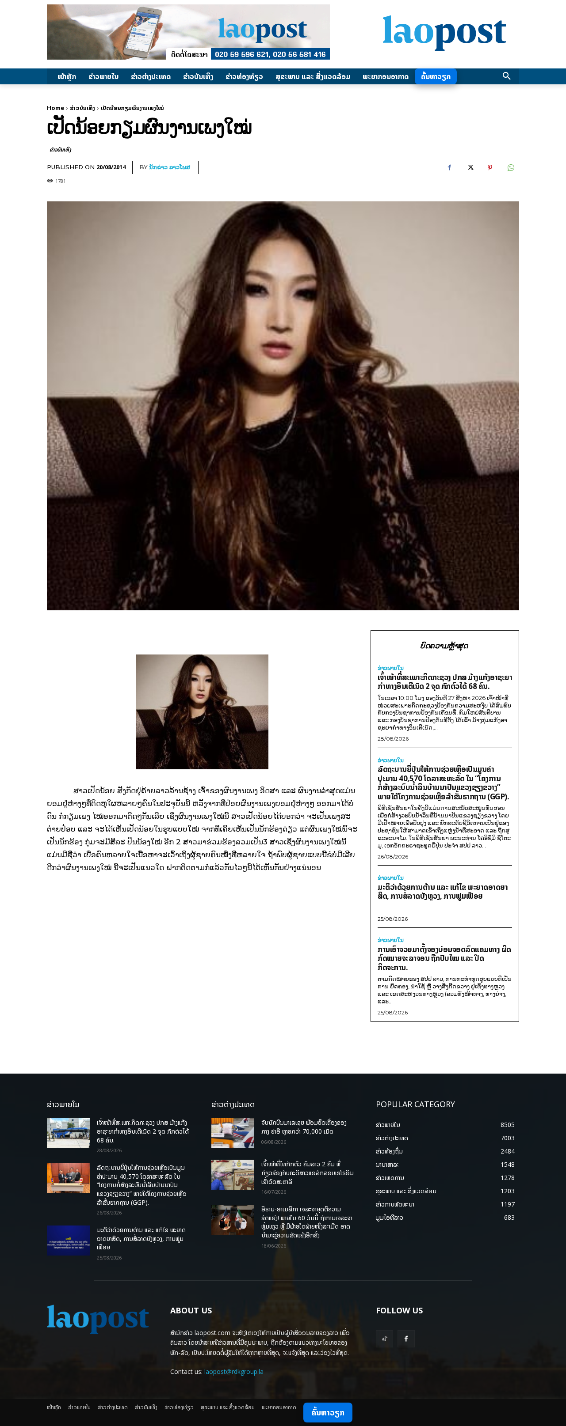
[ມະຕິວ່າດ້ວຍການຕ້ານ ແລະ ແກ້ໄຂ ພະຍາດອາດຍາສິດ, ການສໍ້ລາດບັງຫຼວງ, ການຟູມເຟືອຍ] (68, 1241)
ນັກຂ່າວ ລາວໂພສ (169, 166)
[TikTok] (384, 1338)
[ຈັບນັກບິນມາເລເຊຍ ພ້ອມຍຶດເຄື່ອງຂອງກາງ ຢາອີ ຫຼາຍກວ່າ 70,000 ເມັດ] (232, 1133)
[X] (469, 168)
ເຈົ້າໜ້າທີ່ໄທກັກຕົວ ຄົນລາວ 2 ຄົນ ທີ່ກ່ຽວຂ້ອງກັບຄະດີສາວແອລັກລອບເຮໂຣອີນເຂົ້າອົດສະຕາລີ (307, 1172)
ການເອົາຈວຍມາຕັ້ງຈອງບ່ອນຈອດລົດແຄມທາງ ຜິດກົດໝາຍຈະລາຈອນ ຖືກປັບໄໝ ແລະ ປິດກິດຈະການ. (444, 958)
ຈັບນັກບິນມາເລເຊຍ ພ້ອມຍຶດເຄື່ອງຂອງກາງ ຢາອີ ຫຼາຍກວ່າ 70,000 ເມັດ (304, 1126)
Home (55, 108)
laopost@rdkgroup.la (234, 1371)
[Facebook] (449, 168)
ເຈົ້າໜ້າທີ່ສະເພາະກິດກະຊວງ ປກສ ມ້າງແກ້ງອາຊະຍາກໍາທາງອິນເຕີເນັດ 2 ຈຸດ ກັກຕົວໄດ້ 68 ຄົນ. (445, 682)
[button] (507, 76)
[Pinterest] (490, 168)
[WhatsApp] (510, 168)
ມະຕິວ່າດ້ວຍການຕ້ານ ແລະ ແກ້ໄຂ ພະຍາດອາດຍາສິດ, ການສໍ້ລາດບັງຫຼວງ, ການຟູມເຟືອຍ (443, 891)
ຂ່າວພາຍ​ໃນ (391, 668)
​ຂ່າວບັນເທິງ (82, 108)
